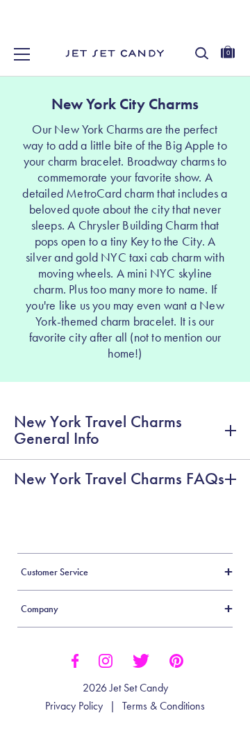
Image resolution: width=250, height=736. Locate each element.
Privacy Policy (74, 706)
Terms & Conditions (163, 706)
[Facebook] (74, 659)
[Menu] (22, 54)
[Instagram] (105, 659)
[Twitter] (141, 659)
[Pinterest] (176, 659)
